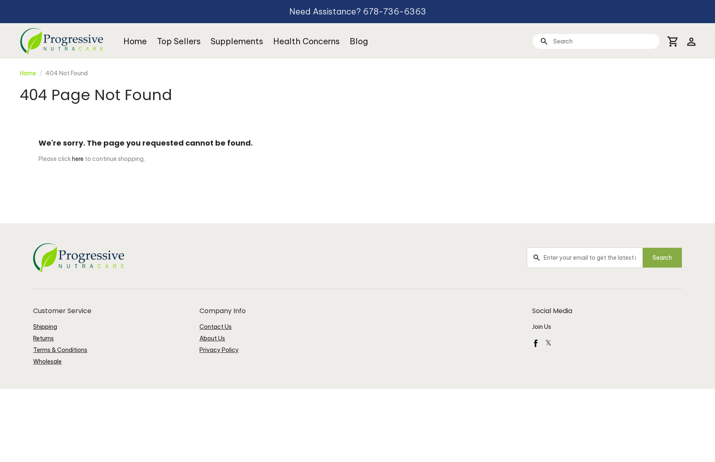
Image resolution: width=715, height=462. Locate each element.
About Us (212, 338)
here (78, 159)
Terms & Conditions (60, 350)
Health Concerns (306, 41)
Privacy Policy (219, 350)
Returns (43, 338)
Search (662, 257)
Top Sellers (179, 41)
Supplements (237, 41)
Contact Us (215, 326)
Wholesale (47, 361)
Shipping (45, 326)
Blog (359, 41)
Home (135, 41)
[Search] (544, 41)
